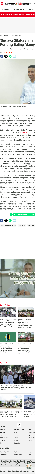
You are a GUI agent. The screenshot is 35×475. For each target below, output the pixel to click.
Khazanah (3, 432)
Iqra (15, 432)
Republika (4, 14)
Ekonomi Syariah (19, 429)
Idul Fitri (23, 132)
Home (2, 35)
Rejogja (7, 35)
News (2, 435)
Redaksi (16, 452)
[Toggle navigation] (2, 3)
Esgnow (2, 440)
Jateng (32, 10)
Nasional (5, 10)
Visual (16, 440)
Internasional (4, 437)
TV (1, 443)
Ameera (2, 429)
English (30, 440)
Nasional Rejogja (16, 35)
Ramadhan (17, 443)
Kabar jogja (19, 10)
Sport (30, 435)
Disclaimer (3, 454)
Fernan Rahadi (7, 52)
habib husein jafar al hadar (8, 225)
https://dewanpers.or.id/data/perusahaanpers (15, 465)
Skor (29, 429)
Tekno (16, 437)
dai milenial (22, 225)
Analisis (16, 435)
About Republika (5, 452)
